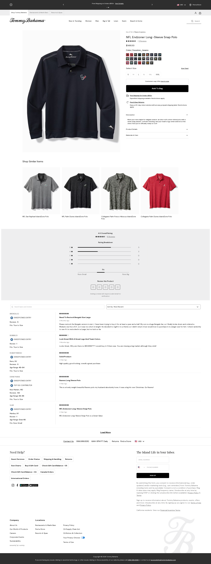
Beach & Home (136, 21)
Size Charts (16, 466)
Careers (13, 533)
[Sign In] (195, 12)
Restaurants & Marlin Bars (45, 525)
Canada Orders (47, 472)
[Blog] (17, 545)
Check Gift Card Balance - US (54, 466)
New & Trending (75, 21)
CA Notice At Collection (72, 533)
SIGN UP (153, 475)
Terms (139, 495)
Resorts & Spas (41, 533)
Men (97, 21)
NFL (132, 32)
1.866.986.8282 (133, 560)
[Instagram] (13, 485)
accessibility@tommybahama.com (163, 560)
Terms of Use (196, 503)
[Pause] (11, 4)
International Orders (20, 478)
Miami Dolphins (140, 32)
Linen (116, 21)
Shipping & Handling (52, 459)
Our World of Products (19, 529)
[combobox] (141, 467)
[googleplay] (24, 485)
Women (88, 21)
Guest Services (17, 459)
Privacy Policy (193, 493)
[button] (108, 7)
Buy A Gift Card (31, 466)
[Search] (194, 21)
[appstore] (33, 485)
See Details (119, 4)
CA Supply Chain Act (71, 529)
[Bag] (200, 12)
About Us (13, 525)
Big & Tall (106, 21)
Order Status (34, 459)
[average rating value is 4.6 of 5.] (131, 41)
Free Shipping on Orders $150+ (141, 96)
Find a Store (40, 529)
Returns (68, 459)
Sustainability (15, 541)
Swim (124, 21)
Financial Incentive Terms (170, 510)
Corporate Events (17, 537)
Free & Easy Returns (137, 102)
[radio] (127, 54)
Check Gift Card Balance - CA (24, 472)
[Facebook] (17, 485)
